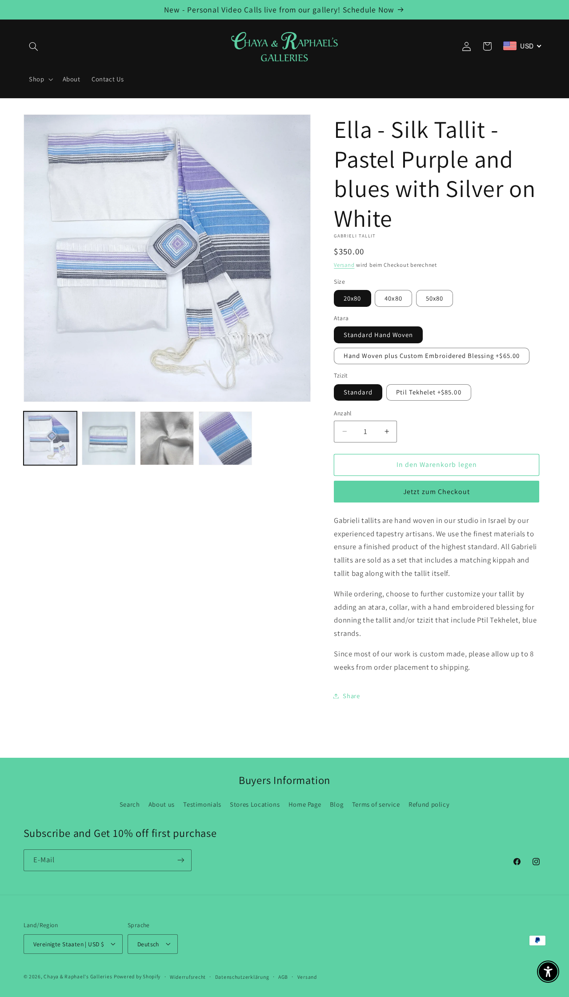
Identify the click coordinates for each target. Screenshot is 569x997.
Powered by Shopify (137, 976)
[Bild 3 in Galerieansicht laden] (167, 438)
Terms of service (376, 804)
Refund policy (429, 804)
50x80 (434, 298)
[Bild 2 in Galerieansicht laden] (109, 438)
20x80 (352, 298)
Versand (344, 265)
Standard (358, 392)
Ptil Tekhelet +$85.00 (428, 392)
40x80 (393, 298)
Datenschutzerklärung (242, 976)
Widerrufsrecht (188, 976)
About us (161, 804)
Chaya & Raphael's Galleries (78, 976)
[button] (34, 46)
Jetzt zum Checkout (436, 491)
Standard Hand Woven (378, 334)
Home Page (305, 804)
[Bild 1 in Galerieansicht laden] (50, 438)
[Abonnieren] (180, 860)
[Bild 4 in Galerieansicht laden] (225, 438)
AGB (283, 976)
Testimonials (202, 804)
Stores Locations (255, 804)
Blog (337, 804)
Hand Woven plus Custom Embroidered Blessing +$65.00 (432, 355)
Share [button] (351, 695)
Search (130, 804)
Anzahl (343, 413)
